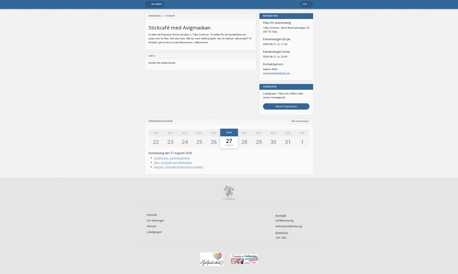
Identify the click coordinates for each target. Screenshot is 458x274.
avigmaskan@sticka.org (276, 73)
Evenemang (154, 15)
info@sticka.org (284, 220)
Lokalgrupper (154, 232)
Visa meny (156, 4)
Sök (305, 4)
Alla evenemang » (300, 121)
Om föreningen (155, 220)
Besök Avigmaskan (286, 106)
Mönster (152, 226)
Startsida (152, 214)
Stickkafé (169, 15)
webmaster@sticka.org (289, 226)
